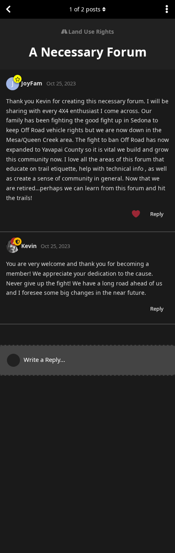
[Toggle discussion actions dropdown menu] (167, 9)
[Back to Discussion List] (8, 9)
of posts (85, 9)
